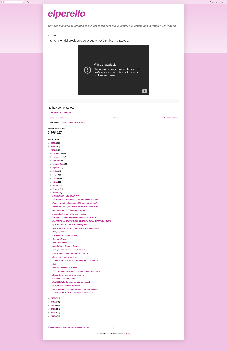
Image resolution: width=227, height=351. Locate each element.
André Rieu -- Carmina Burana (65, 246)
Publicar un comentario (61, 112)
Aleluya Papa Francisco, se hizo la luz (69, 250)
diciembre (57, 153)
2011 (53, 305)
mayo (55, 178)
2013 (53, 298)
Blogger (129, 334)
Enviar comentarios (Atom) (73, 122)
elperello (67, 13)
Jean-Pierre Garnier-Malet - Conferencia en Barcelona (76, 199)
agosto (56, 168)
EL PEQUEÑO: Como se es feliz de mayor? (71, 282)
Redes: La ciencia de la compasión (68, 275)
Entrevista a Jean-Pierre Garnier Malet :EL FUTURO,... (76, 217)
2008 (53, 316)
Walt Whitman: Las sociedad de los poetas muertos (75, 228)
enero (56, 193)
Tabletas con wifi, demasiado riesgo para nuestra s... (76, 260)
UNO (54, 264)
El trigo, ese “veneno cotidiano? (66, 285)
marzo (56, 186)
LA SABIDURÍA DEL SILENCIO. (65, 196)
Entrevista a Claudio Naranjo (65, 235)
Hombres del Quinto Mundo (64, 268)
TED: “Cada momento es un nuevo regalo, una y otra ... (77, 271)
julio (55, 171)
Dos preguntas (59, 232)
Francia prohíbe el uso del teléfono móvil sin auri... (75, 203)
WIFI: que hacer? (60, 242)
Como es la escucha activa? (65, 278)
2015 (53, 147)
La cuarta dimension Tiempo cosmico (69, 214)
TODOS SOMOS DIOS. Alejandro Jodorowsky (72, 293)
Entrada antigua (171, 118)
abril (55, 182)
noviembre (58, 157)
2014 (53, 150)
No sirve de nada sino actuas (65, 257)
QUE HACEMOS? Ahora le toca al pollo (69, 224)
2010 (53, 309)
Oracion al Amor (59, 239)
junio (55, 175)
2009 (53, 313)
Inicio (115, 118)
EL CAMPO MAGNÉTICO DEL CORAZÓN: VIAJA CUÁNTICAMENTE (81, 221)
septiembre (58, 164)
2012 (53, 302)
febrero (56, 189)
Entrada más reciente (57, 118)
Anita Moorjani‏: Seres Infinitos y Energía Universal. (75, 289)
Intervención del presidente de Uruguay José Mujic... (76, 207)
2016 (53, 143)
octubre (56, 160)
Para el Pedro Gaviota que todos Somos (70, 253)
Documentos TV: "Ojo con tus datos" (69, 210)
